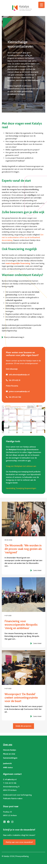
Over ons (7, 744)
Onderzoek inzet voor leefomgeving (17, 795)
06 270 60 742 (15, 397)
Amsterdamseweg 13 (11, 786)
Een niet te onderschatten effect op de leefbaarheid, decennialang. (22, 237)
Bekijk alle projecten (23, 726)
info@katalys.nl (11, 779)
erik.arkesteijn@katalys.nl (19, 374)
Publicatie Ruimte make (12, 798)
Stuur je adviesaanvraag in (14, 337)
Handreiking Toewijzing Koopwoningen (21, 488)
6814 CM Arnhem (10, 790)
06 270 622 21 (14, 380)
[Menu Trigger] (41, 5)
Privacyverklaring (22, 856)
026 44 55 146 (10, 783)
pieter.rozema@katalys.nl (19, 391)
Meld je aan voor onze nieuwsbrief (19, 842)
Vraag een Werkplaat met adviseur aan (21, 466)
